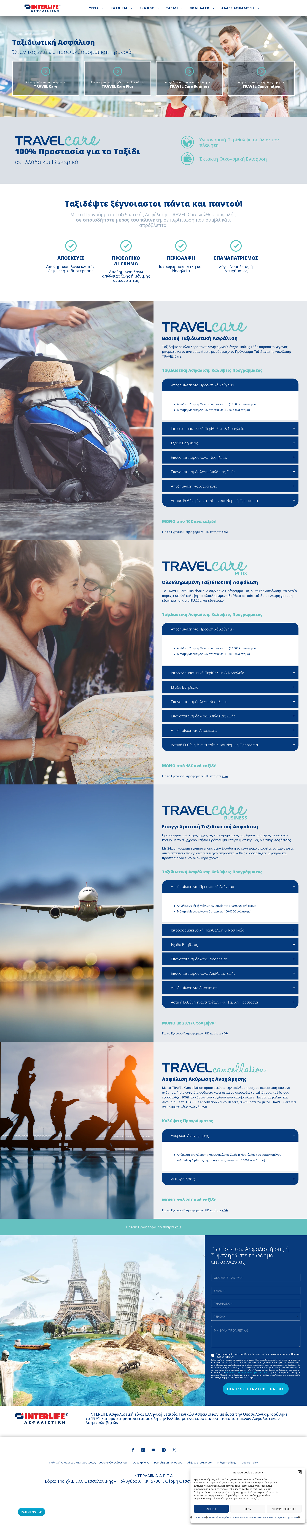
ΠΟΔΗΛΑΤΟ (200, 8)
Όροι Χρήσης (141, 1462)
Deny (247, 1509)
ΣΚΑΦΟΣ (146, 8)
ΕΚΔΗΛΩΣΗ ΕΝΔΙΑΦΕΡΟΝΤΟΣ (255, 1389)
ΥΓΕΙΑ (94, 8)
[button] (300, 1472)
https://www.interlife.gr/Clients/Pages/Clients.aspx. (246, 1372)
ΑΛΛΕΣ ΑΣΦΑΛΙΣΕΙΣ (238, 8)
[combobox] (255, 1317)
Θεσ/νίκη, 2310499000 (168, 1462)
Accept (211, 1509)
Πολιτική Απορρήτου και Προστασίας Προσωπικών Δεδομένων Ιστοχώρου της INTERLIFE (254, 1517)
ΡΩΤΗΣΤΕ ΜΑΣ (29, 1511)
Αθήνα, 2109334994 (199, 1462)
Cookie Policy (201, 1517)
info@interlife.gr (227, 1462)
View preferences (284, 1509)
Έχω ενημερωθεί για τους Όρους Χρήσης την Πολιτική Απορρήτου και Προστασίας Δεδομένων (258, 1355)
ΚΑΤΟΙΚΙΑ (119, 8)
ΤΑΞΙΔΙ (172, 8)
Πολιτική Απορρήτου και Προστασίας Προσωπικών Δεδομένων (88, 1462)
